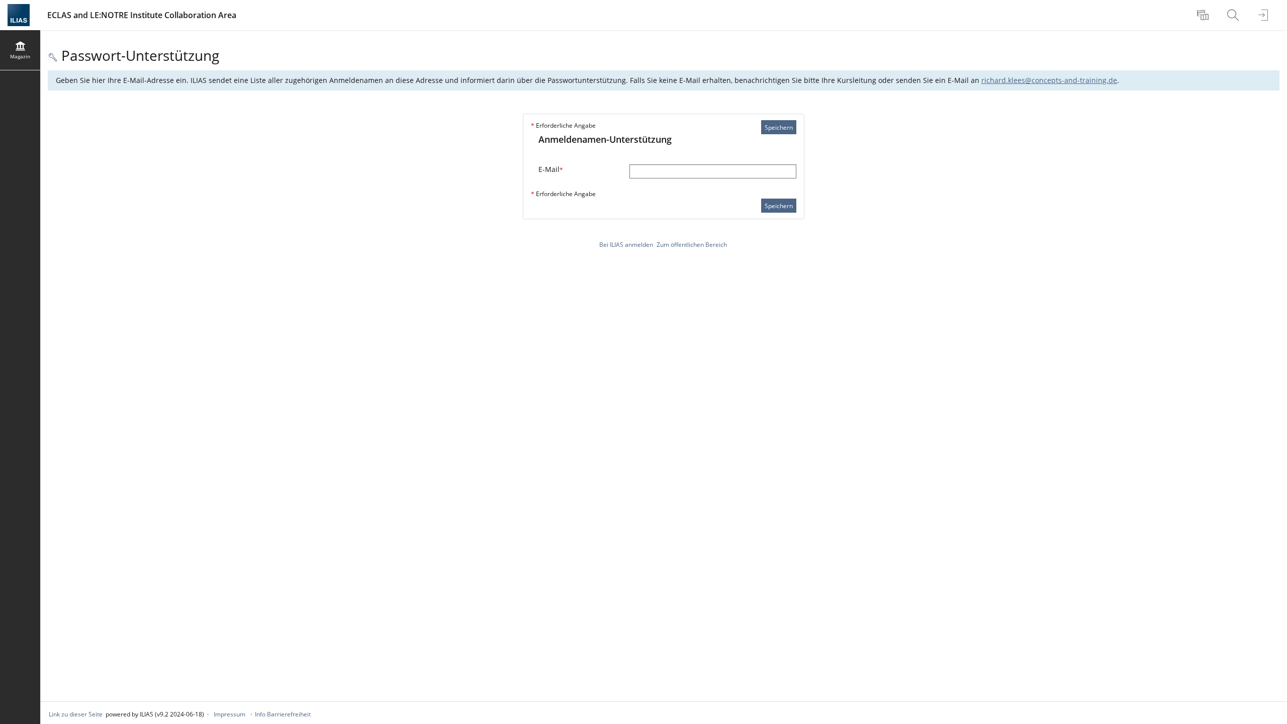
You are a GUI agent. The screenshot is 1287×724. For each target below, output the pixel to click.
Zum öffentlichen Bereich (692, 244)
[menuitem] (1204, 15)
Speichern (779, 127)
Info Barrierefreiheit (283, 714)
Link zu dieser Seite (76, 714)
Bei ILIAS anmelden (626, 244)
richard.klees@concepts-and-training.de (1049, 80)
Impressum (229, 714)
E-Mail (550, 169)
